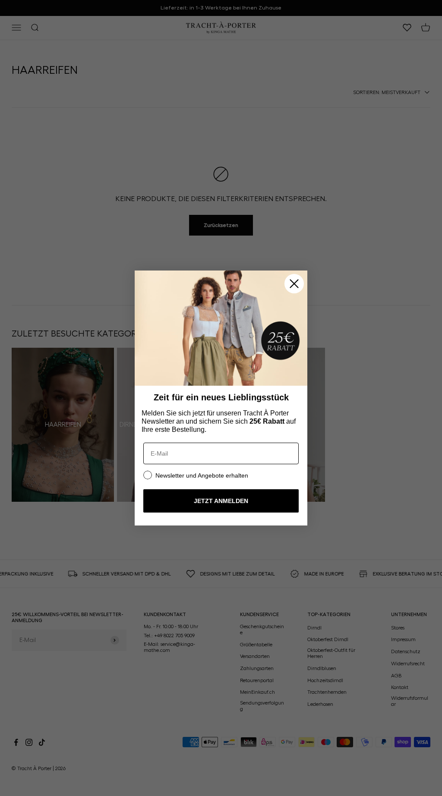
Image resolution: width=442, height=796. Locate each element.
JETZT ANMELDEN (221, 500)
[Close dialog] (294, 283)
